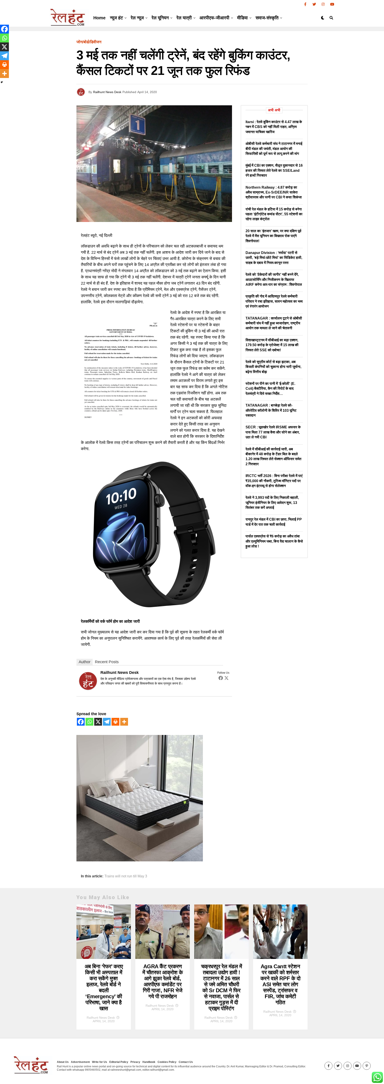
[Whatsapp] (89, 722)
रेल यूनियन (160, 17)
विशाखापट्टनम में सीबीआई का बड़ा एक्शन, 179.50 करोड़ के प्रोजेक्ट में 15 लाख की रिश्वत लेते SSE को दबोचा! (272, 345)
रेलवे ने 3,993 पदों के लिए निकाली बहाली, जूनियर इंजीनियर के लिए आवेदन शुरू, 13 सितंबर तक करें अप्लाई (272, 502)
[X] (98, 722)
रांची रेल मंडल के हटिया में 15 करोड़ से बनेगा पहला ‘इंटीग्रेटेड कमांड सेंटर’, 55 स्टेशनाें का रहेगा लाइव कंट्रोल (274, 214)
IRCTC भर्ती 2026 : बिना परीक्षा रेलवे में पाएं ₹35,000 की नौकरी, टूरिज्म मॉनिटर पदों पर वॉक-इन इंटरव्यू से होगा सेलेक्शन (274, 481)
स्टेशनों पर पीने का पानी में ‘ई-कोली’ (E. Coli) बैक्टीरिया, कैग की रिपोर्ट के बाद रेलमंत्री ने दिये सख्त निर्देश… (270, 388)
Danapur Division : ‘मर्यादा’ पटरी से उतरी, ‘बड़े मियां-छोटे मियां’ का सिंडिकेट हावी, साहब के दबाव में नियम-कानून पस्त (274, 258)
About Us (63, 1062)
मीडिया (242, 17)
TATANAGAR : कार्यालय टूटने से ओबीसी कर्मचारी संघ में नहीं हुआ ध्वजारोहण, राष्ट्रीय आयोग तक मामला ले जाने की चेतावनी (274, 323)
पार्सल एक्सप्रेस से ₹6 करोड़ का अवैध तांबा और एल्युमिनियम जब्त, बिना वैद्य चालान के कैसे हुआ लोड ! (274, 541)
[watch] (154, 611)
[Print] (115, 722)
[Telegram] (107, 722)
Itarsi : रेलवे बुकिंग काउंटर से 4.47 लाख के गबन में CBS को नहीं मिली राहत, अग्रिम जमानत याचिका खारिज (274, 127)
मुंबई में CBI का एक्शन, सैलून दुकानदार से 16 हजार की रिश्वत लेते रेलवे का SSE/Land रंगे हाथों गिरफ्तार (274, 170)
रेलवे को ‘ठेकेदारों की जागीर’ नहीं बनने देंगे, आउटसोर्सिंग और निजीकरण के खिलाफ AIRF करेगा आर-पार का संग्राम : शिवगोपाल (274, 279)
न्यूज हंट (116, 17)
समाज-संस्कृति (267, 17)
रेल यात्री (184, 17)
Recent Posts (107, 662)
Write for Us (99, 1062)
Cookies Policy (167, 1062)
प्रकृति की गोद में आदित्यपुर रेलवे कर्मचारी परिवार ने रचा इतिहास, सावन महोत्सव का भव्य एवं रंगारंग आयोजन (274, 301)
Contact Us (186, 1062)
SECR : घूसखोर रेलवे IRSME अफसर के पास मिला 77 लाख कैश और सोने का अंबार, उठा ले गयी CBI (273, 432)
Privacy (135, 1062)
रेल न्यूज (137, 17)
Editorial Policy (118, 1062)
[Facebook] (220, 678)
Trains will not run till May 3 (125, 876)
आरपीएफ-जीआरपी (214, 17)
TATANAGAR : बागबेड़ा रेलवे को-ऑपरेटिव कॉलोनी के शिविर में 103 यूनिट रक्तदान (271, 410)
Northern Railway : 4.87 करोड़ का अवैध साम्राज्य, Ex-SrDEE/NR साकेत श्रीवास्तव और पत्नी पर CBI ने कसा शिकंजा (274, 192)
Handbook (148, 1062)
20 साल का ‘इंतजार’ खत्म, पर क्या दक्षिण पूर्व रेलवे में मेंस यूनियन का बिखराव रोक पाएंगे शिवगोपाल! (273, 236)
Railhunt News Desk (107, 92)
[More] (124, 722)
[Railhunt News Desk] (88, 688)
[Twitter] (226, 678)
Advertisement (80, 1062)
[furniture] (139, 860)
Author (84, 662)
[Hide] (2, 82)
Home (99, 17)
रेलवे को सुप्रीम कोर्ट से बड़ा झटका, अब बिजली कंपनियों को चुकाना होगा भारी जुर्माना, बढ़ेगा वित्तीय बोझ (273, 367)
